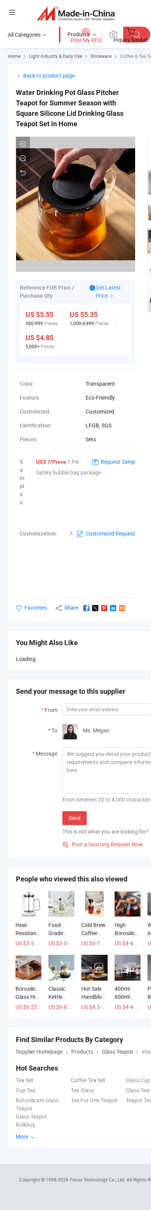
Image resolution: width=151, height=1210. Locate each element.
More (22, 1136)
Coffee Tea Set (88, 1080)
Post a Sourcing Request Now (102, 844)
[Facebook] (86, 608)
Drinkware (101, 56)
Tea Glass (82, 1090)
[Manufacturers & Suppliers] (76, 13)
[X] (95, 608)
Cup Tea (25, 1090)
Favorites (35, 607)
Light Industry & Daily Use (55, 56)
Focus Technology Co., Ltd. (98, 1179)
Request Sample (120, 461)
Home (14, 56)
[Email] (122, 608)
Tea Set (24, 1080)
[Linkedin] (113, 608)
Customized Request (110, 533)
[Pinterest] (104, 608)
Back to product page (49, 75)
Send (75, 818)
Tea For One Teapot (94, 1100)
